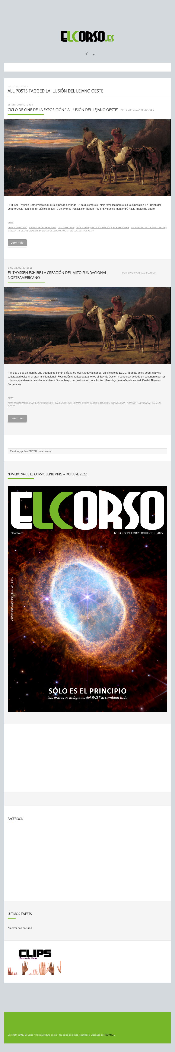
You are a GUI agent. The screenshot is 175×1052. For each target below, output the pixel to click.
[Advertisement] (87, 13)
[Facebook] (84, 52)
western (88, 231)
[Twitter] (92, 52)
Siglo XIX (75, 231)
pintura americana (138, 403)
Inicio (11, 86)
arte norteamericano (42, 227)
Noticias (21, 86)
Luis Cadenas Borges (140, 110)
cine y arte (82, 227)
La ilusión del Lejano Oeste (148, 227)
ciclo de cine (66, 227)
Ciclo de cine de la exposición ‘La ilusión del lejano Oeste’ (63, 109)
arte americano (17, 227)
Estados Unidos (101, 227)
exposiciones (120, 227)
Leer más (17, 242)
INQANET (109, 1035)
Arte (10, 222)
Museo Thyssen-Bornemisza (24, 231)
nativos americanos (55, 231)
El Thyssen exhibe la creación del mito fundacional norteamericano (57, 275)
